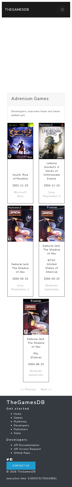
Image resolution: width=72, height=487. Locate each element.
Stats (17, 433)
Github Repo (22, 453)
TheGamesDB (17, 9)
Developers (21, 425)
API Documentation (27, 445)
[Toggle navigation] (62, 9)
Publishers (21, 429)
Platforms (20, 421)
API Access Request (27, 449)
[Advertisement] (36, 55)
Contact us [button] (21, 465)
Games (18, 418)
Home (17, 414)
